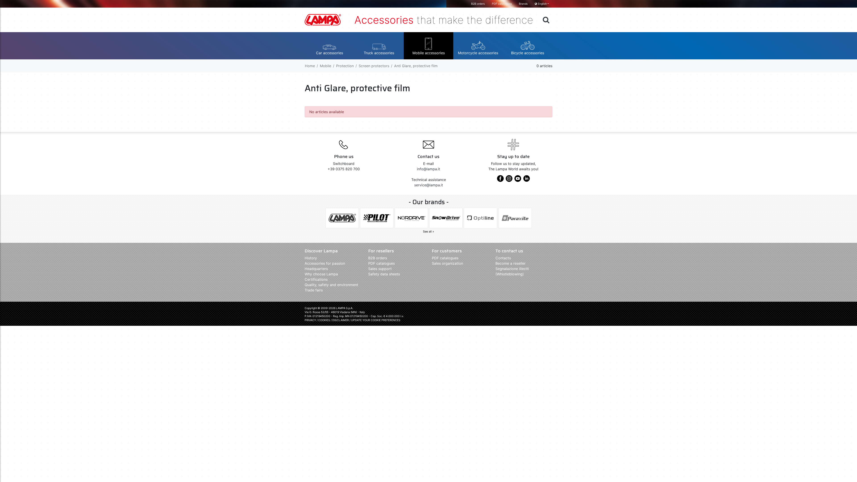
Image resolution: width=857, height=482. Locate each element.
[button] (329, 45)
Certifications (316, 279)
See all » (428, 231)
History (311, 258)
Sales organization (447, 263)
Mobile (325, 66)
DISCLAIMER (340, 320)
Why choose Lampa (321, 274)
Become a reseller (510, 263)
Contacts (503, 258)
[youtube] (517, 180)
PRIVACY (310, 320)
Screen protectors (374, 66)
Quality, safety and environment (331, 285)
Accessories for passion (325, 263)
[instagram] (509, 180)
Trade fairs (314, 290)
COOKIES (324, 320)
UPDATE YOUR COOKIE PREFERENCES (375, 320)
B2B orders (478, 3)
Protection (345, 66)
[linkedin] (526, 180)
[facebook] (500, 180)
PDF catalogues (502, 3)
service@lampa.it (428, 185)
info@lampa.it (428, 169)
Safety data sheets (384, 274)
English (542, 3)
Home (310, 66)
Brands (523, 3)
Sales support (380, 268)
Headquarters (316, 268)
